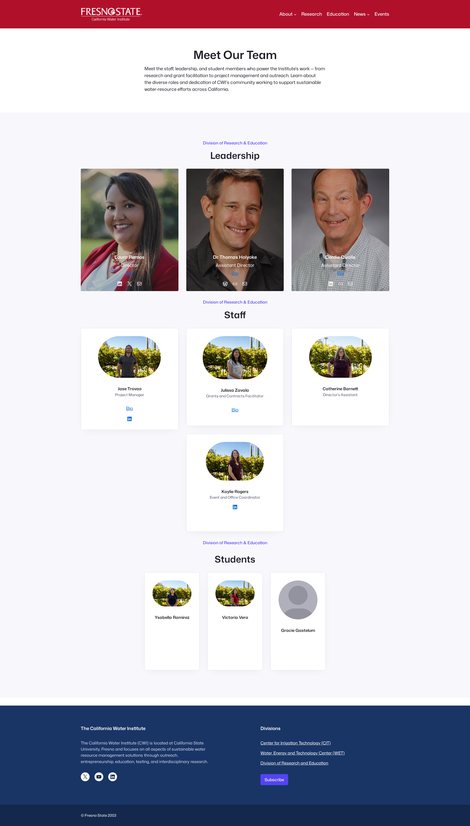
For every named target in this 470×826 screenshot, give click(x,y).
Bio (129, 273)
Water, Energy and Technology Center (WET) (302, 753)
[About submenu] (295, 14)
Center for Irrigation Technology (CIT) (295, 743)
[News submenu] (368, 14)
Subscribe (274, 779)
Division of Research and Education (294, 763)
